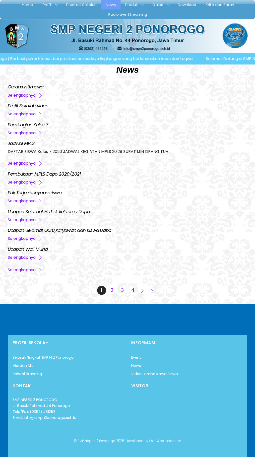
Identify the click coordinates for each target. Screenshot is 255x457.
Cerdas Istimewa (26, 87)
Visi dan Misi (23, 365)
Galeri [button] (157, 4)
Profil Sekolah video (28, 106)
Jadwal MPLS (21, 143)
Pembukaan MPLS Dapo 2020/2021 (44, 174)
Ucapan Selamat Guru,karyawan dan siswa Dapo (59, 230)
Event (136, 357)
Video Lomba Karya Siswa (154, 373)
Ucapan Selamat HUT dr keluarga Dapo (49, 211)
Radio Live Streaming (127, 14)
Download (187, 4)
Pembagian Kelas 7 (28, 125)
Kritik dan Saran (220, 4)
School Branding (27, 373)
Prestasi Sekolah (81, 4)
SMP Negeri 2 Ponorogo (96, 441)
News (111, 4)
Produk (131, 4)
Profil (47, 4)
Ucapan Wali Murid (28, 249)
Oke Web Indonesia (165, 441)
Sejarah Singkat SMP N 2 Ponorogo (43, 357)
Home (27, 4)
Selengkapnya (22, 95)
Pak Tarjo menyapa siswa (35, 193)
